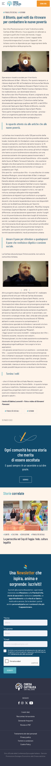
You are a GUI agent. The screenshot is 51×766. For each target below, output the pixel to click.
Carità (7, 533)
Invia (10, 669)
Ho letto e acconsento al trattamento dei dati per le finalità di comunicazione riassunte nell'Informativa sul (27, 650)
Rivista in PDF (25, 723)
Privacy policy (25, 736)
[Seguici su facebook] (19, 701)
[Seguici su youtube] (31, 701)
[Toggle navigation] (3, 3)
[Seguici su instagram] (22, 701)
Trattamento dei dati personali (21, 652)
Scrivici (25, 479)
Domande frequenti (25, 719)
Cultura (15, 533)
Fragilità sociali (11, 12)
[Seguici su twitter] (26, 701)
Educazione (25, 533)
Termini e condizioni (25, 739)
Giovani (22, 12)
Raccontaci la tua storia (25, 715)
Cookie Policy (25, 743)
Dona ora (43, 3)
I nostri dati (25, 711)
